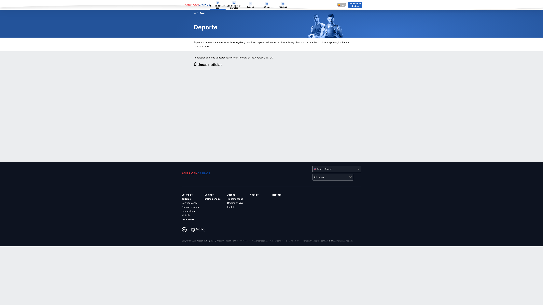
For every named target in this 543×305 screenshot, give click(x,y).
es (342, 5)
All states (319, 177)
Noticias (254, 194)
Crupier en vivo (235, 202)
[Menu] (182, 5)
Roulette (231, 207)
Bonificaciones (189, 202)
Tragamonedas (235, 198)
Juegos (231, 194)
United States (324, 169)
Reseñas (277, 194)
